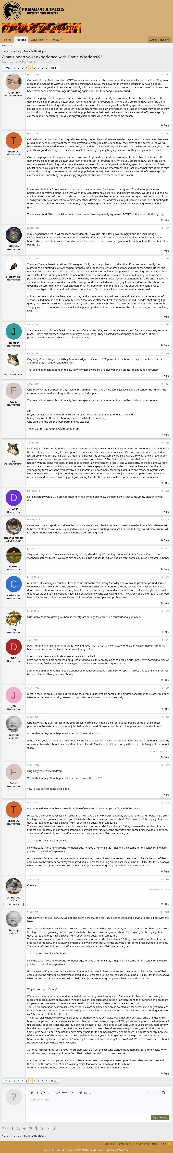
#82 (167, 133)
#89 (167, 490)
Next (53, 67)
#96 (167, 716)
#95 (167, 688)
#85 (167, 324)
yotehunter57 (11, 61)
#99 (167, 879)
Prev (7, 67)
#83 (167, 228)
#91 (167, 548)
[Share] (162, 75)
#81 (167, 74)
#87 (167, 383)
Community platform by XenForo (71, 1150)
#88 (167, 442)
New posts (7, 45)
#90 (167, 519)
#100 (167, 912)
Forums (21, 39)
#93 (167, 611)
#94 (167, 640)
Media (55, 39)
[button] (47, 40)
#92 (167, 577)
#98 (167, 802)
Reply (166, 125)
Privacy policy (143, 1143)
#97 (167, 765)
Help (154, 1143)
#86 (167, 353)
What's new (37, 39)
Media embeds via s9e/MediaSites (114, 1150)
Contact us (110, 1143)
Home (7, 39)
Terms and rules (126, 1143)
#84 (167, 258)
